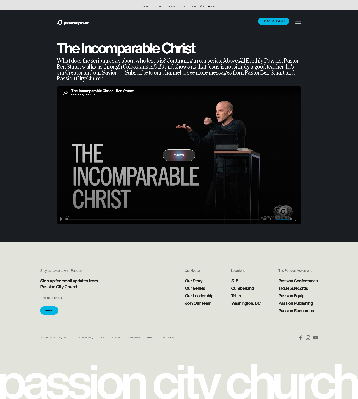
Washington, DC (177, 6)
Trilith (236, 296)
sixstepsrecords (293, 288)
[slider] (162, 219)
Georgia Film (168, 337)
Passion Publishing (295, 303)
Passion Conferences (298, 281)
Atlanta (159, 6)
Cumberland (242, 288)
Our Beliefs (195, 288)
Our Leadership (199, 296)
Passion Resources (296, 311)
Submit (49, 310)
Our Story (193, 281)
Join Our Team (198, 303)
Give (193, 6)
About (146, 6)
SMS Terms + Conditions (141, 337)
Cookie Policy (86, 337)
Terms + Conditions (111, 337)
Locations (209, 6)
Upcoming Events (274, 21)
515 (234, 281)
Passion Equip (291, 296)
